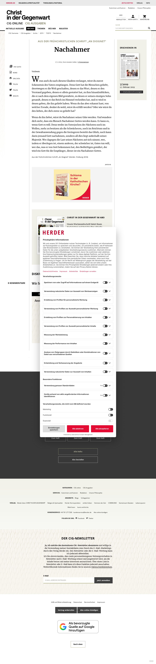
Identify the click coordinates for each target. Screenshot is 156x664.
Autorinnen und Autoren (117, 8)
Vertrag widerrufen (66, 610)
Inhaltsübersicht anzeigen (132, 92)
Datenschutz (77, 602)
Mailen (16, 96)
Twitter (91, 518)
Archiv (30, 28)
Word (15, 73)
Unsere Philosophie (144, 8)
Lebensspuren (140, 503)
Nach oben (78, 644)
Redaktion (131, 8)
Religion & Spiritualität (29, 3)
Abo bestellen (78, 459)
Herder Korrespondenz (72, 503)
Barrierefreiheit (89, 602)
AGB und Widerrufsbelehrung (61, 602)
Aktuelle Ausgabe (15, 28)
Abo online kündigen (100, 512)
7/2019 (48, 33)
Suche (118, 25)
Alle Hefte (78, 451)
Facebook (81, 518)
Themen (41, 28)
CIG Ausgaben (35, 23)
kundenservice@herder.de (82, 512)
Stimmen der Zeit (100, 503)
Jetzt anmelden (103, 580)
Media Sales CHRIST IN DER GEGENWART (31, 503)
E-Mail (46, 576)
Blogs (77, 498)
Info (148, 3)
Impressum (101, 602)
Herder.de (10, 3)
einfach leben (87, 503)
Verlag (139, 3)
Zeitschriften (127, 3)
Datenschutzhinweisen (101, 567)
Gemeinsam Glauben (126, 503)
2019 (41, 33)
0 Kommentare (83, 62)
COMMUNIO (112, 503)
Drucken (16, 79)
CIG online (15, 23)
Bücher (52, 28)
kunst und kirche (82, 507)
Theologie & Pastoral (52, 3)
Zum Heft (55, 438)
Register (63, 28)
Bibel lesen (71, 507)
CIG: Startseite (13, 33)
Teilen (15, 84)
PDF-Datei (17, 67)
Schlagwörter (85, 498)
